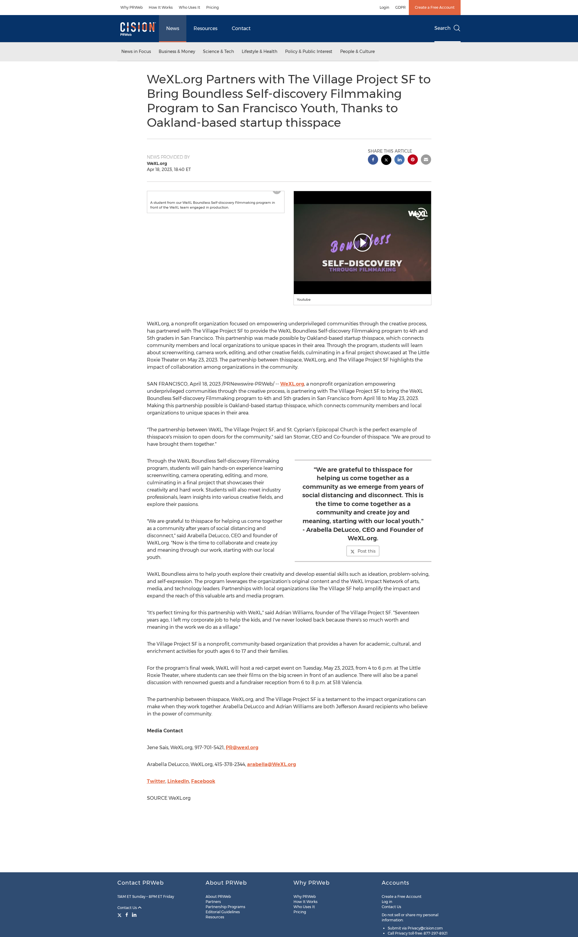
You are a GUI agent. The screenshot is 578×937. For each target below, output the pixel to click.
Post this (366, 551)
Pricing (212, 7)
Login (384, 7)
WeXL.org (292, 384)
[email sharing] (426, 160)
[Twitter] (120, 915)
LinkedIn (178, 781)
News (172, 28)
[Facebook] (126, 915)
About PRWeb (218, 896)
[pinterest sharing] (413, 160)
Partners (213, 901)
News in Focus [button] (136, 51)
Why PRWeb (131, 7)
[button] (215, 197)
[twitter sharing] (386, 160)
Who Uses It (189, 7)
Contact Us (127, 907)
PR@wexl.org (242, 747)
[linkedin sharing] (399, 160)
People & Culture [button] (357, 51)
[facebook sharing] (373, 160)
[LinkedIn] (134, 915)
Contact (241, 28)
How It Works (161, 7)
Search (442, 28)
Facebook (203, 781)
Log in (387, 901)
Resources (205, 28)
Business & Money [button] (177, 51)
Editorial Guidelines (223, 912)
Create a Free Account (435, 7)
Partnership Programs (225, 906)
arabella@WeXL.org (271, 764)
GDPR (400, 7)
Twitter (156, 781)
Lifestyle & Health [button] (259, 51)
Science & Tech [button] (218, 51)
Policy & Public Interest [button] (308, 51)
